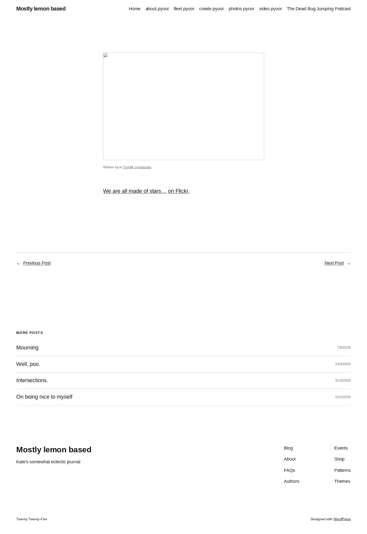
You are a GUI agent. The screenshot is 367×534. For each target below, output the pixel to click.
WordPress (342, 519)
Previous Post (37, 263)
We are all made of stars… (135, 191)
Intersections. (32, 380)
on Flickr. (178, 191)
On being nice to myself (44, 397)
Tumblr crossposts (137, 167)
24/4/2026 (343, 364)
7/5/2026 (344, 347)
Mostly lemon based (40, 8)
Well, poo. (28, 364)
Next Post (334, 263)
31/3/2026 (343, 380)
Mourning (27, 348)
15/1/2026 (343, 397)
